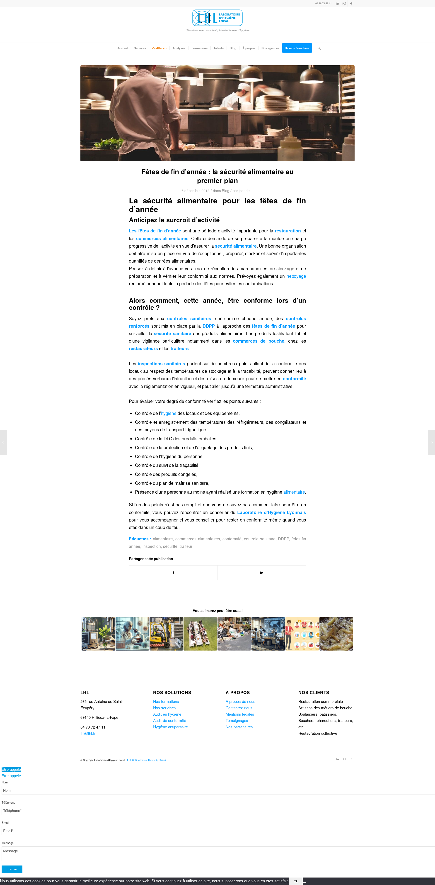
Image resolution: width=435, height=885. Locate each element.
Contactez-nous (239, 707)
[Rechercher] (318, 48)
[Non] (304, 882)
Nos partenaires (239, 726)
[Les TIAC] (431, 442)
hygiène (168, 413)
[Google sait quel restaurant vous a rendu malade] (3, 442)
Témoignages (237, 720)
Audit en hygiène (167, 714)
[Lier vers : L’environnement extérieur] (234, 634)
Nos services (164, 707)
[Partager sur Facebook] (173, 573)
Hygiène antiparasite (170, 726)
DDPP (283, 538)
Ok (296, 881)
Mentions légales (240, 714)
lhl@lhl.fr (88, 733)
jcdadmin (246, 190)
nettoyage (296, 276)
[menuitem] (122, 48)
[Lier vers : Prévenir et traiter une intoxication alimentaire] (302, 634)
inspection (152, 546)
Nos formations (166, 701)
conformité (232, 538)
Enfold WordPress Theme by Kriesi (146, 760)
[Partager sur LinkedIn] (262, 573)
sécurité (162, 333)
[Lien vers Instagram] (344, 3)
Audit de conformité (169, 720)
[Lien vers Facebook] (351, 3)
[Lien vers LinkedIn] (337, 3)
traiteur (186, 546)
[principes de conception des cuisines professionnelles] (217, 113)
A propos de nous (240, 701)
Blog (225, 190)
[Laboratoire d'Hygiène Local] (217, 24)
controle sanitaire (259, 538)
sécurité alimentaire (236, 246)
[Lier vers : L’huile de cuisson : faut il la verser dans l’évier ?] (336, 634)
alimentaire (294, 492)
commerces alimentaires (197, 538)
